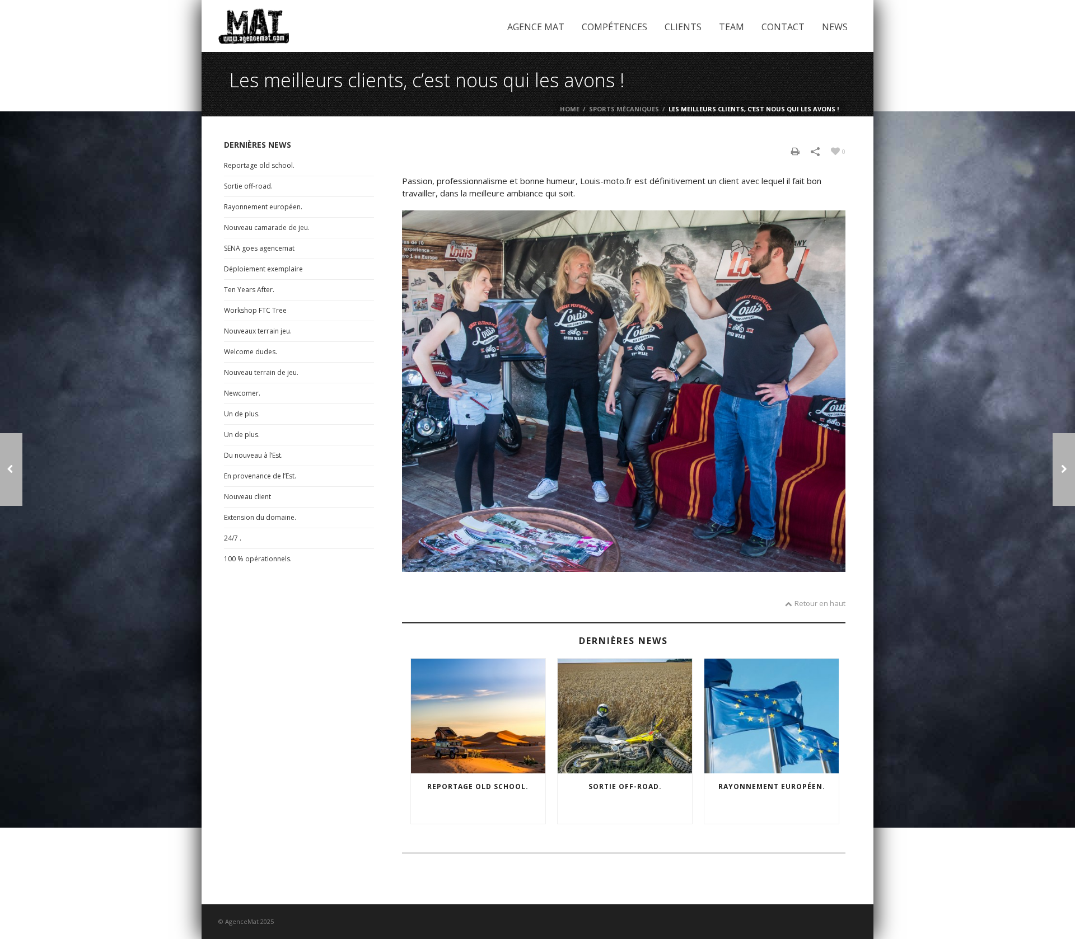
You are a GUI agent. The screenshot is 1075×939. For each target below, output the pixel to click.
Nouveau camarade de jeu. (267, 227)
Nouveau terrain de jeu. (261, 372)
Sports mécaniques (624, 109)
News (835, 27)
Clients (683, 27)
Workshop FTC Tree (255, 310)
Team (731, 27)
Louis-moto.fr (606, 180)
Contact (783, 27)
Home (569, 109)
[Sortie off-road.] (625, 716)
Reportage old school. (478, 786)
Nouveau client (247, 496)
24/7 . (232, 538)
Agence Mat (535, 27)
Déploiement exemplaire (263, 269)
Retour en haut (819, 603)
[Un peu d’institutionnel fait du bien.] (1064, 469)
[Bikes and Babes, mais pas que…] (11, 469)
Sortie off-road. (625, 786)
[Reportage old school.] (478, 716)
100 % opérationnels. (258, 559)
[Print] (795, 150)
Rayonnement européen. (771, 786)
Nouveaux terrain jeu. (258, 331)
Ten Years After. (249, 289)
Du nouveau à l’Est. (253, 455)
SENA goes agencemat (259, 248)
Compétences (614, 27)
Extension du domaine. (260, 517)
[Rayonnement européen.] (771, 716)
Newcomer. (242, 393)
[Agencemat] (253, 26)
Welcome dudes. (250, 351)
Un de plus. (242, 414)
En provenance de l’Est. (260, 476)
